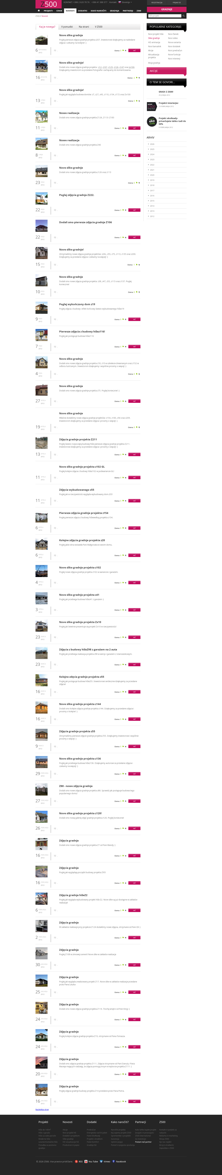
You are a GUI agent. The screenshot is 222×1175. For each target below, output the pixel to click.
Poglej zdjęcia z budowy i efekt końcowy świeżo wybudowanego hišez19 (91, 308)
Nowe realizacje (69, 113)
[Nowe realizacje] (41, 122)
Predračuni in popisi (71, 1145)
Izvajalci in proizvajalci (144, 1132)
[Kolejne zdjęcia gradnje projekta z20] (41, 549)
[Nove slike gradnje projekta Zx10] (41, 631)
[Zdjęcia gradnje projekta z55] (41, 740)
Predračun (91, 1129)
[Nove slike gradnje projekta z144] (41, 713)
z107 (105, 67)
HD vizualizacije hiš (71, 1142)
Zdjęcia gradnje (69, 840)
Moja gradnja (154, 62)
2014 (152, 206)
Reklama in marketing (168, 1135)
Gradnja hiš (92, 1145)
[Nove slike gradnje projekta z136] (41, 767)
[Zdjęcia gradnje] (41, 849)
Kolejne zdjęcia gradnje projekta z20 (82, 540)
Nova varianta (174, 42)
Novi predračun (175, 50)
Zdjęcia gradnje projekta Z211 (78, 439)
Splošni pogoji (117, 1142)
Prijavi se (177, 2)
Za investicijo (140, 1139)
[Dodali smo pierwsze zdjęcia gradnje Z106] (41, 231)
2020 (152, 175)
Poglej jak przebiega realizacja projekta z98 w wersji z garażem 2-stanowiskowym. (95, 654)
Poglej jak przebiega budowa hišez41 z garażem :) (81, 599)
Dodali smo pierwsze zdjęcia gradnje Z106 (85, 222)
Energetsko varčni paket (97, 1132)
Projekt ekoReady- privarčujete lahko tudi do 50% (172, 121)
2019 (152, 180)
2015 (152, 201)
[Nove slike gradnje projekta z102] (41, 576)
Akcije (150, 50)
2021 (152, 170)
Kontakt (113, 2)
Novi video (173, 38)
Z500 (139, 10)
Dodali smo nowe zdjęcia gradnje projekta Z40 (80, 144)
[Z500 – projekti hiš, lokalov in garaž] (48, 7)
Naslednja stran (42, 1109)
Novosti (70, 10)
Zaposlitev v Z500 (166, 1148)
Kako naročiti (98, 10)
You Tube (93, 1161)
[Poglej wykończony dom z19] (41, 313)
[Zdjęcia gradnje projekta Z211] (41, 448)
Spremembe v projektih (121, 1135)
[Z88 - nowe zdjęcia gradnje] (41, 795)
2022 (152, 165)
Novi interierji (174, 58)
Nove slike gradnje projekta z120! (80, 813)
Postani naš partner (143, 1142)
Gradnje (166, 9)
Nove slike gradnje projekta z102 (80, 567)
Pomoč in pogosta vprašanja (123, 1145)
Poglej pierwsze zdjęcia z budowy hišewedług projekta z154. (86, 517)
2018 (152, 185)
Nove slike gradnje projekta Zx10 (80, 622)
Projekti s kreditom (95, 1139)
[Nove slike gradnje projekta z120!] (41, 822)
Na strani (84, 26)
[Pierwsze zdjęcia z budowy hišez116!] (41, 340)
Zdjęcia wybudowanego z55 (76, 489)
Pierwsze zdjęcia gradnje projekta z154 (83, 513)
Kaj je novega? (47, 26)
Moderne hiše (44, 1139)
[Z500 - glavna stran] (38, 10)
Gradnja (114, 10)
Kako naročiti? (120, 1122)
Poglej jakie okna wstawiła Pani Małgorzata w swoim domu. (85, 544)
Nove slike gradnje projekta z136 (80, 758)
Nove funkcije (174, 54)
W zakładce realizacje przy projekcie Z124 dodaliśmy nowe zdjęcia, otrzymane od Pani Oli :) (99, 927)
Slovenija (126, 2)
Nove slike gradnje (71, 35)
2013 (152, 211)
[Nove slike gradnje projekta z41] (41, 603)
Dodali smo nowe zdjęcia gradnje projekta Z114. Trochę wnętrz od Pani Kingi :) (94, 1009)
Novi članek (173, 34)
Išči (183, 16)
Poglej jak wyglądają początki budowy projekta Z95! (82, 872)
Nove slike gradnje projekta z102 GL (82, 466)
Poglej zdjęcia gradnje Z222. (76, 195)
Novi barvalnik (154, 46)
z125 (110, 67)
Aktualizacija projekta (153, 56)
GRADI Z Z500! (166, 91)
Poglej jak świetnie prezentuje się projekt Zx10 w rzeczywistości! (87, 626)
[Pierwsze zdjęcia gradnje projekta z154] (41, 522)
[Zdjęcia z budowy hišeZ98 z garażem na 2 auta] (41, 658)
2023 (152, 159)
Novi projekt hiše (155, 34)
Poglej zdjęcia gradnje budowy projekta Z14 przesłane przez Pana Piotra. (91, 1091)
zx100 (131, 67)
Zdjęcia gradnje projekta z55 (77, 731)
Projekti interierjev (168, 103)
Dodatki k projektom (71, 1135)
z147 (121, 67)
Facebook (121, 1161)
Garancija (115, 1139)
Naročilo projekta (118, 1129)
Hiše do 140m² (45, 1129)
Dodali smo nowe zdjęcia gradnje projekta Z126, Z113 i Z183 (86, 117)
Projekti (48, 10)
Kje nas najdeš (165, 1142)
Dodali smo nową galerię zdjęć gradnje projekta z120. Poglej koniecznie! (91, 817)
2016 (152, 195)
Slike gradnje (154, 38)
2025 (152, 149)
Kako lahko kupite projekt (145, 1129)
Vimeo (107, 1161)
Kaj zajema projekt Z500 (121, 1132)
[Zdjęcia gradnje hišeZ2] (41, 904)
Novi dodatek (174, 46)
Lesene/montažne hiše (48, 1142)
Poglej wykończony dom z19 (77, 304)
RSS (81, 1161)
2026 (152, 144)
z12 (100, 67)
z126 (116, 67)
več (134, 50)
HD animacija (154, 42)
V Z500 (98, 26)
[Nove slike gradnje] (41, 44)
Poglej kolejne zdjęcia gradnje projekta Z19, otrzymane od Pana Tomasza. (92, 1036)
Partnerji (128, 10)
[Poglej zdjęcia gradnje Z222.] (41, 204)
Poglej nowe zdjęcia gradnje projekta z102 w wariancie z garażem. (88, 572)
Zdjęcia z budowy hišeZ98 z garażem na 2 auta (88, 649)
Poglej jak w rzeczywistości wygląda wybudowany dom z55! (86, 494)
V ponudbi (67, 26)
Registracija (156, 2)
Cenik (59, 10)
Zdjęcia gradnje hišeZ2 (73, 895)
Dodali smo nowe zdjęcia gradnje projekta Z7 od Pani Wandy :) (87, 845)
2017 (152, 190)
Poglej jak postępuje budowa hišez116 (76, 336)
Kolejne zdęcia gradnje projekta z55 (81, 676)
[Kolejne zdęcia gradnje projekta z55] (41, 685)
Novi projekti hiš (69, 1132)
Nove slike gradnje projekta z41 (79, 594)
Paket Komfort (93, 1142)
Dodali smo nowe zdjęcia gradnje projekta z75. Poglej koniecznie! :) (89, 390)
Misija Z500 (164, 1139)
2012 (152, 216)
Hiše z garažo (44, 1132)
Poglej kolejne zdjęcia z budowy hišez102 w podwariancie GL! (86, 471)
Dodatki (82, 10)
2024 (152, 154)
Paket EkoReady (93, 1135)
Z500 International (143, 1135)
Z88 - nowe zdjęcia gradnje (76, 786)
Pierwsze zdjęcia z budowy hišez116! (82, 331)
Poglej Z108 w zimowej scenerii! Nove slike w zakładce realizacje (87, 954)
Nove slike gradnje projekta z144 (80, 704)
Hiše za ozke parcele (47, 1135)
